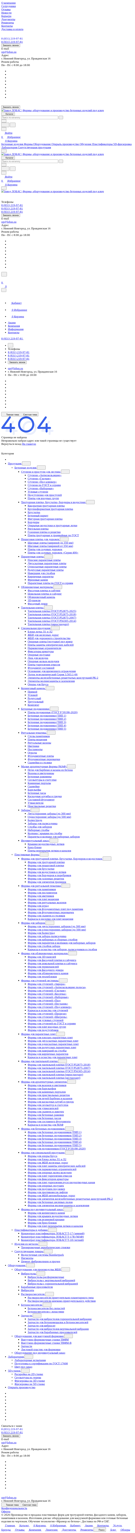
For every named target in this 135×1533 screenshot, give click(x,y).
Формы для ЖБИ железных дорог (48, 1162)
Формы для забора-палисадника (47, 936)
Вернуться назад (11, 444)
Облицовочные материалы (37, 587)
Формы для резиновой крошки (46, 1219)
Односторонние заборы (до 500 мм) (49, 816)
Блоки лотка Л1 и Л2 (40, 631)
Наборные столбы (38, 830)
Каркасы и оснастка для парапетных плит (52, 1057)
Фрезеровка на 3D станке (29, 1380)
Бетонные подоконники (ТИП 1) (47, 715)
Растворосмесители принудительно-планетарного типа (61, 1297)
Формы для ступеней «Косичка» (47, 993)
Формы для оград (38, 905)
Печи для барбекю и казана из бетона (50, 770)
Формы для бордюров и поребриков (49, 875)
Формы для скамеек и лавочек (46, 1111)
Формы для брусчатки (41, 868)
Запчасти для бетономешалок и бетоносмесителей (58, 1322)
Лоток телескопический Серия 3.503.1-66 (53, 674)
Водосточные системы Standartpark (42, 1254)
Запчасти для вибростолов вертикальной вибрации (58, 1328)
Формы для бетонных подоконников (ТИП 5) (54, 1145)
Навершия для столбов (41, 573)
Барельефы (34, 789)
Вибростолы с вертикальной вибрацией (51, 1280)
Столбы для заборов (40, 826)
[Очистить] (61, 117)
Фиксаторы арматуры (41, 651)
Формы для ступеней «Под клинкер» (50, 1007)
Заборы (26, 810)
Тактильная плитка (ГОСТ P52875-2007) (52, 617)
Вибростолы (29, 1273)
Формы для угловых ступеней (45, 1020)
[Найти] (12, 125)
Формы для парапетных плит (38, 1034)
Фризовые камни (38, 579)
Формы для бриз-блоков (42, 1222)
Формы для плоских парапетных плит (50, 1037)
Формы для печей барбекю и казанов (50, 1098)
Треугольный (35, 701)
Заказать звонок (11, 45)
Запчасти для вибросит (41, 1325)
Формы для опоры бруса (42, 1156)
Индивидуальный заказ (35, 840)
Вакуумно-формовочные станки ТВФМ (45, 1339)
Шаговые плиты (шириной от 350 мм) (50, 546)
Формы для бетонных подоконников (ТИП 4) (54, 1142)
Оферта (5, 1511)
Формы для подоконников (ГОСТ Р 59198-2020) (57, 1148)
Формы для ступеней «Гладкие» (47, 990)
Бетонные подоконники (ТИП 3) (47, 722)
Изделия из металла (26, 1244)
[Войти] (2, 278)
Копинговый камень (33, 688)
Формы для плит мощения (43, 899)
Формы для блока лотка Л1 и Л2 (47, 1159)
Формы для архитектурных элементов (44, 1081)
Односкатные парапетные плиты (47, 566)
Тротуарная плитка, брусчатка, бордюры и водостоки (53, 502)
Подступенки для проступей (45, 495)
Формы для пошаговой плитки (46, 865)
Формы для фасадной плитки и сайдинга (52, 960)
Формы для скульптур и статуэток (48, 1105)
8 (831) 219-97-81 (12, 38)
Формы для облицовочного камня (48, 973)
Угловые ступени (38, 491)
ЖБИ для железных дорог (43, 635)
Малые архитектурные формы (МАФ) (44, 766)
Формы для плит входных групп (47, 1026)
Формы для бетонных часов (44, 1118)
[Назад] (10, 345)
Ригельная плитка (38, 528)
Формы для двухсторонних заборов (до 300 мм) (57, 926)
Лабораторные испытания (30, 1360)
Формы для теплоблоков (42, 976)
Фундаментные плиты (41, 756)
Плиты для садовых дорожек (45, 549)
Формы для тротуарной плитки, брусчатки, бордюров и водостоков (62, 858)
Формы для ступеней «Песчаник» (48, 1003)
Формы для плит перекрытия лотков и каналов (55, 1226)
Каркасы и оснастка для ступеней (48, 1010)
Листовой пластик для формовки (40, 1349)
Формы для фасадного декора (46, 970)
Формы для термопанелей (43, 966)
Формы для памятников (42, 889)
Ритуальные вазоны (39, 742)
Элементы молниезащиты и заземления (51, 681)
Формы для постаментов (42, 892)
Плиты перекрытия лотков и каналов (49, 850)
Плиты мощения (37, 739)
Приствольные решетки (42, 806)
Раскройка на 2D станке (28, 1374)
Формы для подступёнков (43, 1030)
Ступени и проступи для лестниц (41, 471)
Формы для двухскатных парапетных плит (53, 1040)
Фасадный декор (38, 603)
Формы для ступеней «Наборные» (48, 997)
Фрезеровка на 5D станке (29, 1384)
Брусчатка (34, 512)
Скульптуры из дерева (27, 1377)
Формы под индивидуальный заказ (42, 1209)
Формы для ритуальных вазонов (47, 902)
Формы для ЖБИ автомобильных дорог (51, 1195)
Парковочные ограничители (44, 648)
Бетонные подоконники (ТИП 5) (47, 728)
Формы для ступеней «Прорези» (47, 1013)
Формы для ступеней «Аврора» (47, 984)
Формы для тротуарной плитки (46, 862)
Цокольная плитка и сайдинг (45, 593)
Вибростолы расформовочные (46, 1277)
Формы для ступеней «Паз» (44, 1000)
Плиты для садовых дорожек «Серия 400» (53, 552)
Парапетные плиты (32, 556)
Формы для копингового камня (46, 1212)
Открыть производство (21, 1387)
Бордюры (33, 522)
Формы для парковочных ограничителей (52, 1169)
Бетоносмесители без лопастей (46, 1308)
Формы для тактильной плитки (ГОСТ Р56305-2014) (59, 1071)
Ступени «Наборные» (41, 488)
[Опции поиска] (3, 121)
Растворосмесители (33, 1294)
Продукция (15, 463)
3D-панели (34, 600)
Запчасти (27, 1315)
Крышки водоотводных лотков (46, 844)
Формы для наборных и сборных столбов (52, 939)
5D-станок (14, 1370)
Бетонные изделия (25, 467)
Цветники (33, 746)
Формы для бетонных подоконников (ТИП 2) (54, 1135)
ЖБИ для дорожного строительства (49, 638)
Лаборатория (16, 1356)
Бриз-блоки (34, 847)
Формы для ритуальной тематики (41, 885)
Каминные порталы (39, 783)
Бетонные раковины (40, 776)
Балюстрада (35, 820)
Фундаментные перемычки (44, 759)
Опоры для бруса (38, 684)
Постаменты (35, 749)
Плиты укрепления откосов (44, 664)
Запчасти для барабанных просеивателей (52, 1332)
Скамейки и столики (40, 762)
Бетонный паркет (38, 515)
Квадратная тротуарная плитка (46, 505)
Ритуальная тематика (34, 732)
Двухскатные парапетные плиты (47, 563)
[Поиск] (4, 274)
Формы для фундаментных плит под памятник (55, 909)
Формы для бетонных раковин (46, 1114)
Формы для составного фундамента (49, 1121)
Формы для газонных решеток (46, 878)
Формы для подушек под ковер (46, 1189)
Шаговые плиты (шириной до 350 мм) (50, 542)
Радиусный (34, 698)
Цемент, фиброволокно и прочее (40, 1261)
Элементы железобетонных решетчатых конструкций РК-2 (63, 677)
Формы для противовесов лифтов (48, 1192)
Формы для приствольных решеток (49, 1095)
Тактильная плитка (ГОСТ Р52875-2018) (52, 614)
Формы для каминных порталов (47, 1091)
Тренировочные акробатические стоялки (45, 1247)
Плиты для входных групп (43, 498)
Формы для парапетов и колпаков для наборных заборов (61, 942)
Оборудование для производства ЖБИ (37, 1269)
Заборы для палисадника (42, 823)
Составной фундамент (41, 799)
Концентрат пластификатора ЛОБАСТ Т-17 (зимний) (52, 1233)
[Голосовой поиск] (5, 125)
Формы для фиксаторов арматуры (48, 1179)
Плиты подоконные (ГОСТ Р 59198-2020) (53, 712)
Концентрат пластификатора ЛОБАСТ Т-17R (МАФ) (52, 1236)
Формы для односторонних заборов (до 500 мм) (57, 929)
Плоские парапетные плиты (44, 560)
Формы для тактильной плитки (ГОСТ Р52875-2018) (59, 1064)
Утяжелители (35, 802)
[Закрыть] (3, 290)
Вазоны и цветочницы (41, 773)
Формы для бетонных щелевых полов (50, 1202)
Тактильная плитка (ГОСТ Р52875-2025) (52, 611)
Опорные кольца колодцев (43, 661)
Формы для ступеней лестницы (40, 980)
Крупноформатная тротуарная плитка (50, 509)
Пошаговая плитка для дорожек (40, 539)
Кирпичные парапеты (41, 576)
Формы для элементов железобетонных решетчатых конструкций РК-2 (70, 1198)
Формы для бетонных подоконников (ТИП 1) (54, 1132)
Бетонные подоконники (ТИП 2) (47, 718)
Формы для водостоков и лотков (47, 872)
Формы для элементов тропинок (47, 881)
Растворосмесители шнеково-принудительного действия (62, 1300)
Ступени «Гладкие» (39, 478)
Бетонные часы (37, 793)
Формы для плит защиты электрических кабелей (56, 1165)
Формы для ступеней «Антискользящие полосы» (57, 987)
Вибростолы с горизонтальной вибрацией (53, 1283)
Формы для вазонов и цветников (47, 1085)
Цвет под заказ (23, 1366)
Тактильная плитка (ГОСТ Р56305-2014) (52, 621)
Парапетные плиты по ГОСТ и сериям (50, 583)
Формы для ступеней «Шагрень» (47, 1016)
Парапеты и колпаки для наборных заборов (54, 836)
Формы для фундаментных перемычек (51, 912)
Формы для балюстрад (41, 933)
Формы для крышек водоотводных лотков (53, 1216)
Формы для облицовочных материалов (44, 953)
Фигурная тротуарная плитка (45, 518)
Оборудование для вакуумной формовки (39, 1336)
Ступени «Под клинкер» (42, 481)
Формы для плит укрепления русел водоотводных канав (61, 1182)
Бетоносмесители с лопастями (46, 1311)
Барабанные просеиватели (37, 1287)
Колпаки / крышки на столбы (45, 833)
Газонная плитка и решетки (44, 532)
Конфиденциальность (14, 1508)
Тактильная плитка (32, 607)
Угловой (33, 695)
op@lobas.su (8, 52)
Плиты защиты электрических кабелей (51, 644)
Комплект (33, 704)
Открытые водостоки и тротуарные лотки (52, 525)
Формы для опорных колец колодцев (50, 1172)
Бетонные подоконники (35, 708)
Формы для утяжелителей (43, 1108)
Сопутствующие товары (29, 1251)
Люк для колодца (38, 658)
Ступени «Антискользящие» (45, 475)
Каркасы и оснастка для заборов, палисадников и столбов (62, 949)
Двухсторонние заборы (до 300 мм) (49, 813)
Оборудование (17, 1265)
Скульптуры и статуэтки (42, 779)
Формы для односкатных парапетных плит (53, 1044)
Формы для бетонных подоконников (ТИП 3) (54, 1138)
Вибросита (27, 1290)
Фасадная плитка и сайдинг (44, 590)
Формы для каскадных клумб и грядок (51, 1101)
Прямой (32, 691)
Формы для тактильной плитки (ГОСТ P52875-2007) (59, 1068)
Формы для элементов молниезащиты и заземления (58, 1205)
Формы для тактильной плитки (39, 1061)
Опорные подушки (39, 654)
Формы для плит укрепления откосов (50, 1175)
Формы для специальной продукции (43, 1152)
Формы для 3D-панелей (42, 956)
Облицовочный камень (41, 597)
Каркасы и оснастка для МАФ (45, 1124)
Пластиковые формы (27, 854)
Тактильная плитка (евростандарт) (48, 624)
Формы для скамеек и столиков (46, 915)
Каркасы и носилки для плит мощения (50, 919)
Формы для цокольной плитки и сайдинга (52, 963)
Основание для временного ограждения (52, 671)
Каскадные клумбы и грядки (45, 796)
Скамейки (34, 786)
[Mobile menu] (4, 188)
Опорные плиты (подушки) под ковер (50, 641)
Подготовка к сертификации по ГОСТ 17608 (41, 1363)
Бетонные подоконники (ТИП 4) (47, 725)
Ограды (32, 752)
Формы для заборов (33, 922)
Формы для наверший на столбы (47, 1050)
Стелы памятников (39, 736)
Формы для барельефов (42, 1088)
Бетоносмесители (32, 1304)
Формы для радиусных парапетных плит (52, 1047)
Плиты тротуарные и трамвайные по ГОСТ (53, 535)
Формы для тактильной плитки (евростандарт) (55, 1074)
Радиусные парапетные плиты (46, 569)
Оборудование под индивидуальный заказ (39, 1352)
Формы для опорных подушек (46, 1185)
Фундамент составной (41, 667)
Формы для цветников (41, 895)
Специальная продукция (36, 628)
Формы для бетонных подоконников (43, 1128)
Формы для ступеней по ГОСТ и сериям (52, 1023)
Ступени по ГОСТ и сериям (44, 485)
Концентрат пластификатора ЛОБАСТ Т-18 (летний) (52, 1240)
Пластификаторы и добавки (31, 1230)
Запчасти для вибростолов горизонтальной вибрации (60, 1319)
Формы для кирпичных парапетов (48, 1054)
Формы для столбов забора (44, 946)
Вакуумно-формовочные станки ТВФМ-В (46, 1342)
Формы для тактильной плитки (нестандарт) (54, 1077)
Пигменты (27, 1258)
